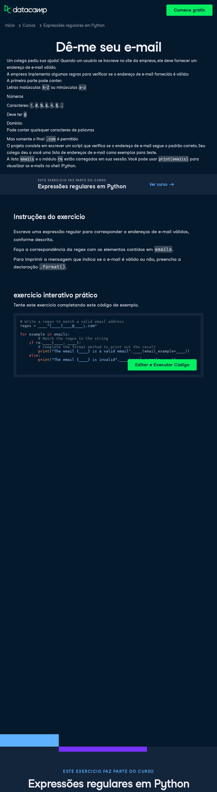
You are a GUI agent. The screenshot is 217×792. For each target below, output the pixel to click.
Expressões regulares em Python (74, 25)
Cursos (29, 25)
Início (10, 25)
